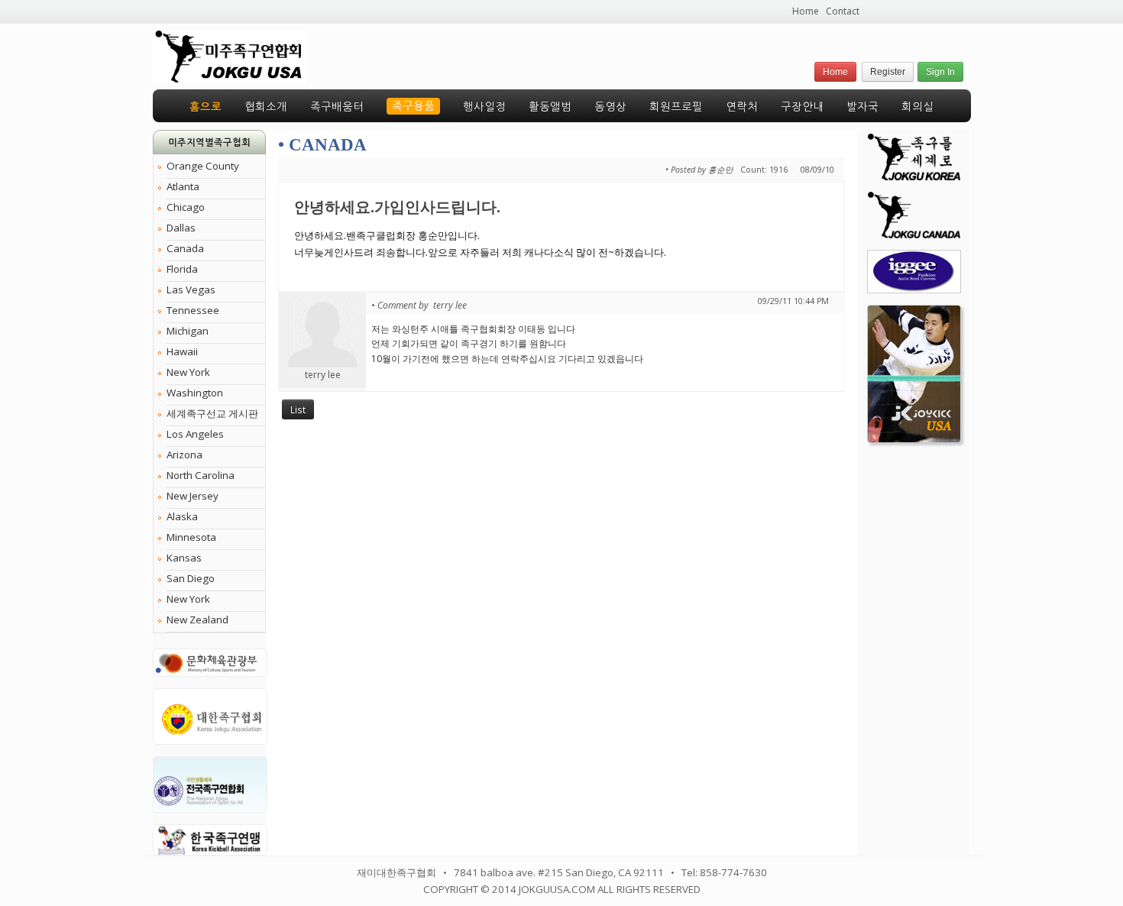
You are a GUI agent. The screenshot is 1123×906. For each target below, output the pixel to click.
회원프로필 (676, 107)
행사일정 (484, 107)
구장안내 (802, 107)
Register (887, 71)
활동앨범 (550, 107)
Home (805, 11)
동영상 (610, 107)
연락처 (742, 107)
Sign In (940, 71)
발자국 (862, 107)
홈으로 (205, 107)
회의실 (917, 107)
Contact (842, 11)
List (298, 409)
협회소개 (265, 107)
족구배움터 (337, 107)
